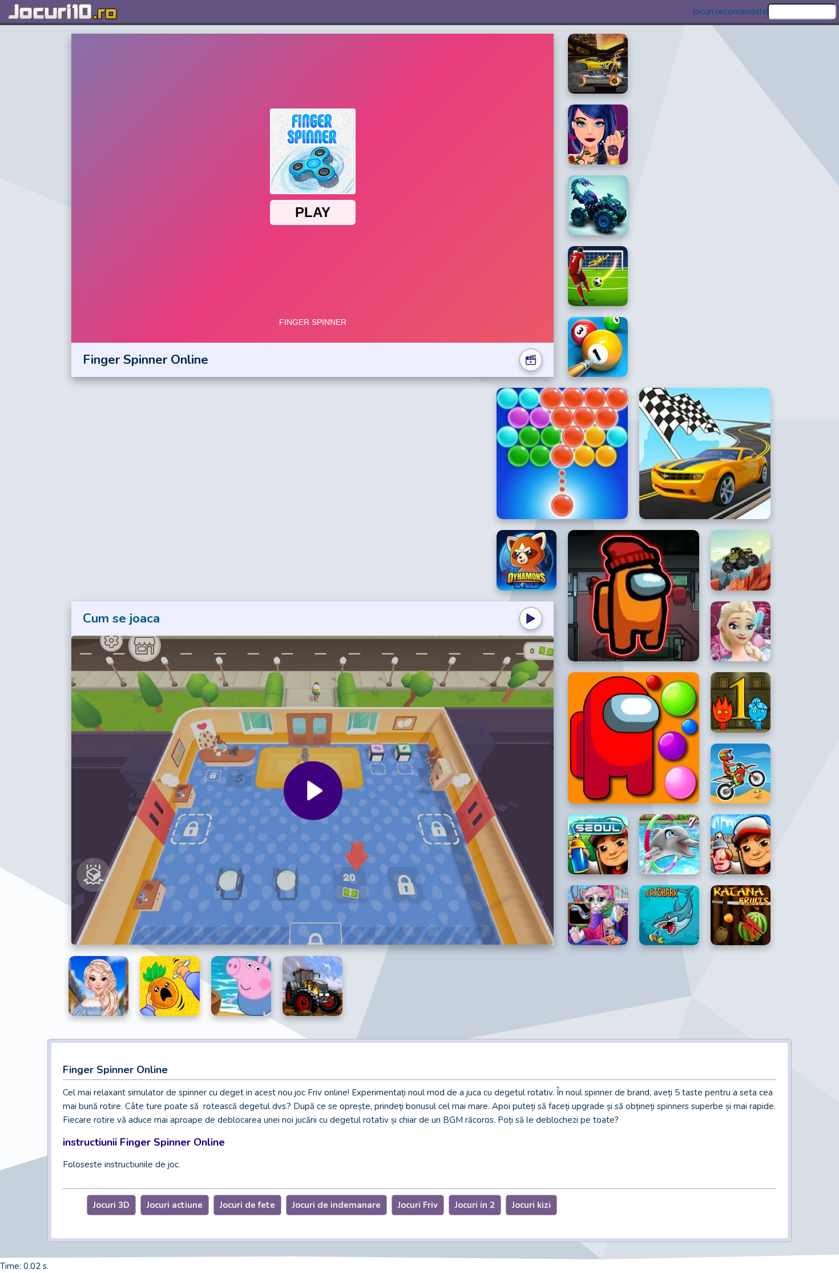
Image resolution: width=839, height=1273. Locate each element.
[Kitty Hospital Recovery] (598, 915)
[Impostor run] (633, 595)
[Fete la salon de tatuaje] (598, 134)
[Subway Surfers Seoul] (598, 844)
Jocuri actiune (175, 1205)
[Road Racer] (705, 453)
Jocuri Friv (418, 1205)
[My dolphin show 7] (669, 844)
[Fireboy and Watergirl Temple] (741, 702)
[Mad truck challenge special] (598, 205)
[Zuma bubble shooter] (633, 738)
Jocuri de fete (247, 1205)
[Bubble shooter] (562, 453)
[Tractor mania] (312, 986)
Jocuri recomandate (730, 11)
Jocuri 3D (111, 1205)
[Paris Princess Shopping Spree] (98, 986)
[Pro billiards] (598, 347)
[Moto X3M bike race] (741, 774)
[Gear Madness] (598, 64)
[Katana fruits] (741, 915)
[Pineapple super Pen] (170, 986)
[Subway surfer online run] (741, 844)
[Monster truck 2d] (741, 560)
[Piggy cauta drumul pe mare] (241, 986)
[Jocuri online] (63, 11)
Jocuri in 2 (475, 1205)
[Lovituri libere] (598, 276)
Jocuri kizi (531, 1205)
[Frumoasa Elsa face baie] (741, 631)
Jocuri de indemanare (336, 1205)
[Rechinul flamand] (669, 915)
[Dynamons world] (526, 560)
